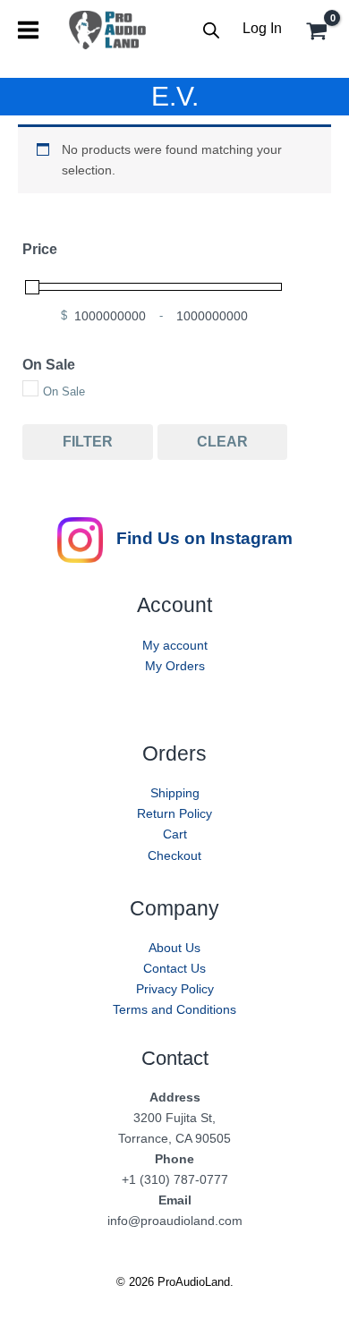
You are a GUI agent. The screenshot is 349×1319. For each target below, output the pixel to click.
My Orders (175, 666)
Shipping (175, 793)
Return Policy (174, 813)
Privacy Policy (175, 989)
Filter (88, 441)
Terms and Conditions (174, 1009)
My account (175, 645)
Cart (175, 834)
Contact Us (174, 968)
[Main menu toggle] (28, 30)
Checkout (174, 855)
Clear (222, 441)
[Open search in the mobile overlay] (211, 30)
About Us (174, 947)
